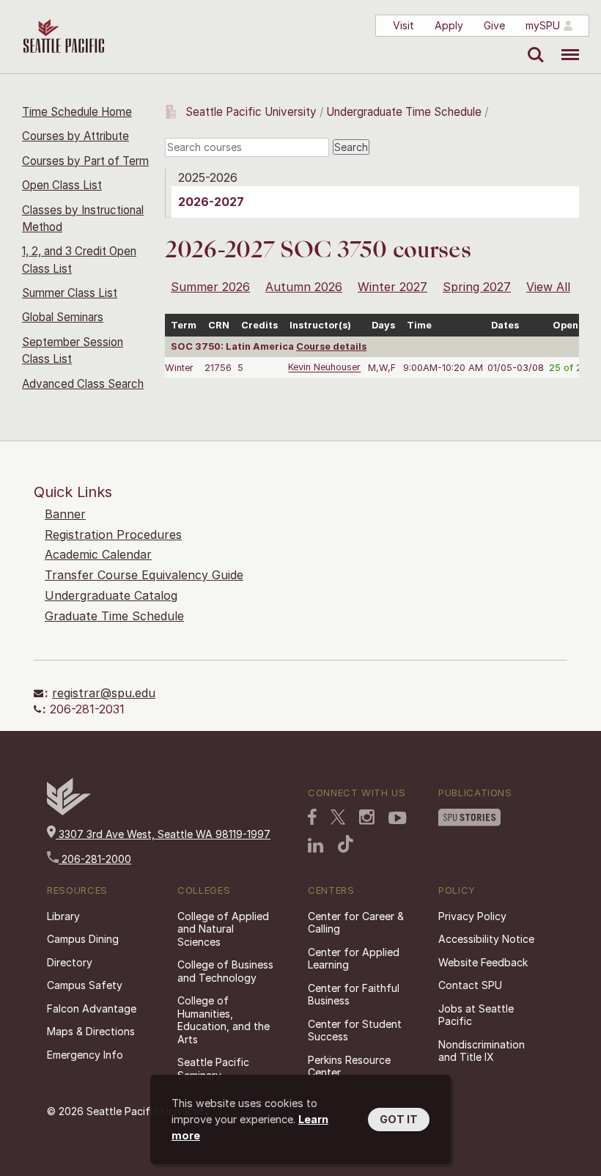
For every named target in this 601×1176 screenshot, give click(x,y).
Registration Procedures (113, 534)
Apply (449, 25)
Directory (69, 962)
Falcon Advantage (91, 1008)
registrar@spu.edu (103, 693)
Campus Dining (83, 939)
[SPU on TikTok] (345, 844)
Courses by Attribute (75, 136)
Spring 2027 (477, 286)
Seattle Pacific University (251, 112)
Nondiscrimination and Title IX (481, 1051)
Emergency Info (85, 1054)
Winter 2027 (392, 286)
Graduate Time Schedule (114, 616)
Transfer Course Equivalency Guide (144, 574)
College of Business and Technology (225, 971)
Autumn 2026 (303, 286)
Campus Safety (84, 985)
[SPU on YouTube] (397, 818)
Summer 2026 (210, 286)
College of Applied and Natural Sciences (223, 929)
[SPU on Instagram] (367, 817)
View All (548, 286)
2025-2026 (207, 177)
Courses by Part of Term (85, 161)
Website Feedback (483, 962)
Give (494, 25)
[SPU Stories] (469, 817)
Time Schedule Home (77, 112)
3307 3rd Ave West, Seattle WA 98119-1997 (163, 834)
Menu (564, 44)
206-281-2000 (95, 859)
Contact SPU (470, 985)
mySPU (543, 25)
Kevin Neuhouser (324, 367)
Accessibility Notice (486, 939)
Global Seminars (62, 317)
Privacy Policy (472, 916)
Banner (65, 514)
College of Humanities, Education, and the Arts (223, 1019)
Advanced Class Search (83, 384)
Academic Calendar (98, 554)
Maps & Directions (91, 1031)
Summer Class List (69, 293)
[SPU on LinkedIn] (316, 845)
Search (532, 44)
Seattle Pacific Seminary (213, 1068)
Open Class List (62, 185)
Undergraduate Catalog (111, 595)
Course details (331, 346)
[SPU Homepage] (69, 811)
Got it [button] (399, 1119)
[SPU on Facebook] (312, 817)
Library (63, 916)
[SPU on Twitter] (338, 816)
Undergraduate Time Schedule (404, 112)
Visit (403, 25)
